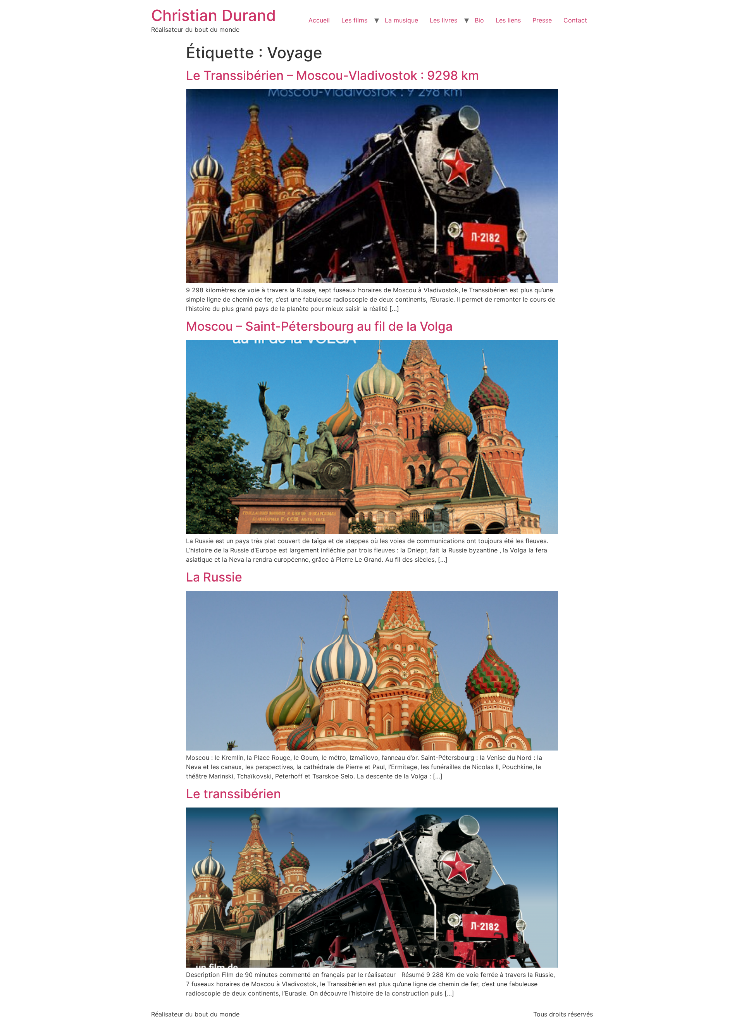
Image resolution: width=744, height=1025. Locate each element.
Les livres (443, 20)
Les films (354, 20)
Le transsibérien (233, 793)
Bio (479, 20)
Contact (575, 20)
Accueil (319, 20)
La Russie (214, 577)
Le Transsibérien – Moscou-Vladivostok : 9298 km (332, 75)
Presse (542, 20)
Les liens (508, 20)
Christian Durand (213, 15)
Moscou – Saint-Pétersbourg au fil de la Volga (319, 326)
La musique (401, 20)
